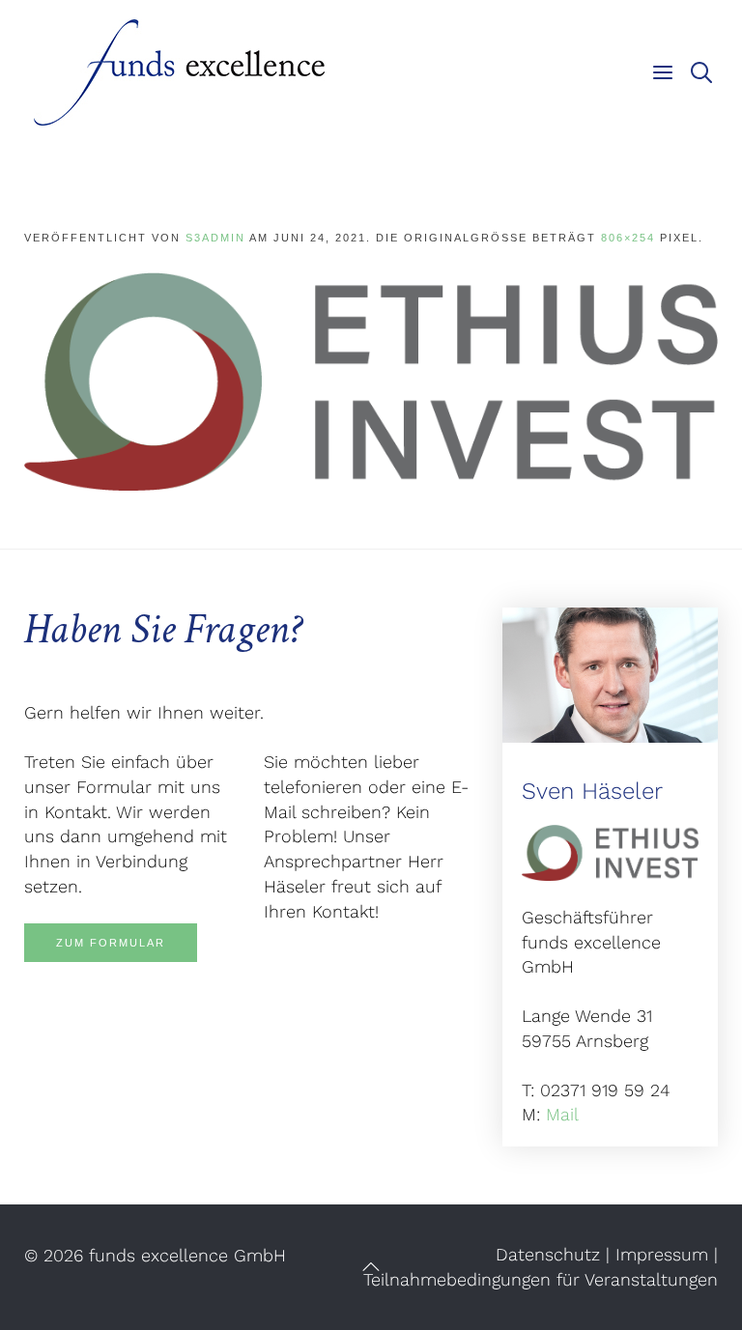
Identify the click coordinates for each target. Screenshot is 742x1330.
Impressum (661, 1254)
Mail (562, 1114)
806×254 (628, 237)
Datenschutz (548, 1254)
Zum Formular (110, 942)
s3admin (215, 237)
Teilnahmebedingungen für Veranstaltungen (540, 1279)
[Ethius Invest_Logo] (371, 380)
